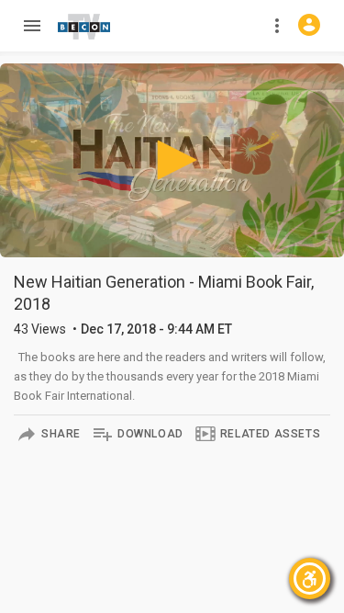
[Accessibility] (309, 578)
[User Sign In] (309, 25)
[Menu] (31, 25)
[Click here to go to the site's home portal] (84, 26)
